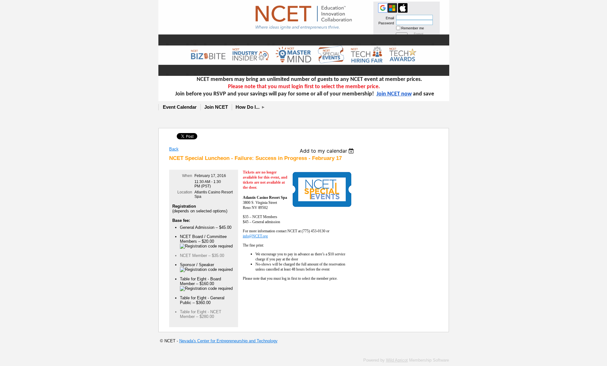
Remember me (412, 28)
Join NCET (216, 107)
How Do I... (248, 107)
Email (388, 18)
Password (385, 23)
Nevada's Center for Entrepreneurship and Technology (228, 341)
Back (174, 149)
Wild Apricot (397, 360)
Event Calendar (180, 107)
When (187, 176)
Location (184, 192)
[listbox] (328, 151)
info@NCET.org (255, 236)
